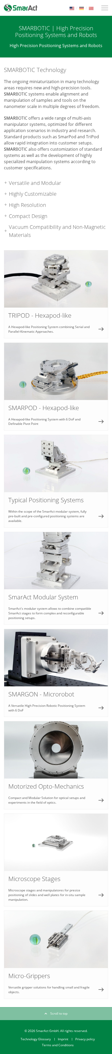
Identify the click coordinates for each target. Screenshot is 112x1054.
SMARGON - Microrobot (56, 673)
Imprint (63, 1039)
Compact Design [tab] (28, 216)
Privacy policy (85, 1039)
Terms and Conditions (58, 1045)
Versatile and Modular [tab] (35, 182)
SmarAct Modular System (56, 578)
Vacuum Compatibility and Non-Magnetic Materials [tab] (57, 230)
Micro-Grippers (56, 955)
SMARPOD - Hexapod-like (56, 387)
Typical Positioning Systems (56, 481)
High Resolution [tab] (27, 204)
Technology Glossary (36, 1039)
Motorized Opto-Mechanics (56, 765)
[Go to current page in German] (81, 7)
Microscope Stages (56, 860)
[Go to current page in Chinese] (91, 7)
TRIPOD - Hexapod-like (56, 294)
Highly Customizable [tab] (33, 193)
